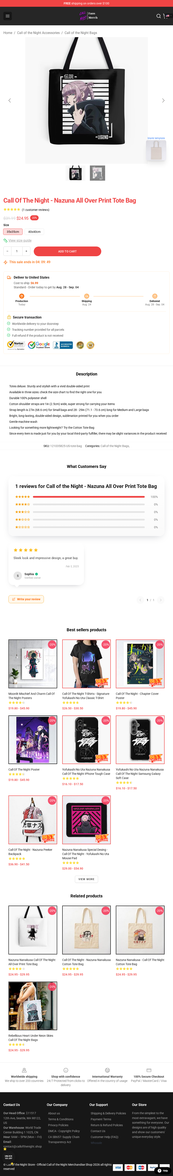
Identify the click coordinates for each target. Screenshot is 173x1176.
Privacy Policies (58, 1125)
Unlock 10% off (8, 1157)
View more (86, 879)
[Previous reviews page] (140, 600)
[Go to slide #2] (97, 173)
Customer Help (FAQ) (104, 1137)
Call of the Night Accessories (38, 33)
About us (54, 1113)
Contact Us (98, 1131)
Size (6, 225)
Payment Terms (101, 1119)
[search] (158, 16)
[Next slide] (163, 100)
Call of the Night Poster (24, 769)
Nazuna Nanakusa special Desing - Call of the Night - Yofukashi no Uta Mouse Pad (85, 854)
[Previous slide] (9, 100)
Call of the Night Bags (81, 33)
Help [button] (165, 1170)
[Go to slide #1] (75, 173)
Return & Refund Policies (107, 1125)
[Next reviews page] (161, 600)
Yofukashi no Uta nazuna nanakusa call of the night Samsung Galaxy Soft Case (140, 774)
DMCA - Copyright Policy (64, 1131)
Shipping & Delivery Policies (108, 1113)
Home (7, 33)
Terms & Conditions (60, 1119)
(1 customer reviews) (35, 209)
